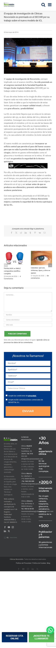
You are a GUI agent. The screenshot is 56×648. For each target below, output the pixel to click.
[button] (6, 265)
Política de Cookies (39, 563)
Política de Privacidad (23, 563)
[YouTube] (9, 527)
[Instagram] (13, 527)
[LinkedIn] (5, 531)
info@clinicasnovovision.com (32, 459)
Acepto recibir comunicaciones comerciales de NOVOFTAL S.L (25, 401)
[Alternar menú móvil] (50, 5)
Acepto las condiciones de (22, 396)
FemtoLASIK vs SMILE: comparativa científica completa (12, 271)
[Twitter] (9, 531)
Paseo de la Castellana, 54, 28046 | (26, 451)
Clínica (26, 446)
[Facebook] (5, 527)
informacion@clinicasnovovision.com (35, 484)
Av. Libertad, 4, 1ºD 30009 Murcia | (28, 478)
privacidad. (32, 396)
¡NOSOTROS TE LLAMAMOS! (41, 637)
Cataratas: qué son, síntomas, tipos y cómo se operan (40, 270)
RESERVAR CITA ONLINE (14, 637)
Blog (48, 563)
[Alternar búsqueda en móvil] (43, 5)
